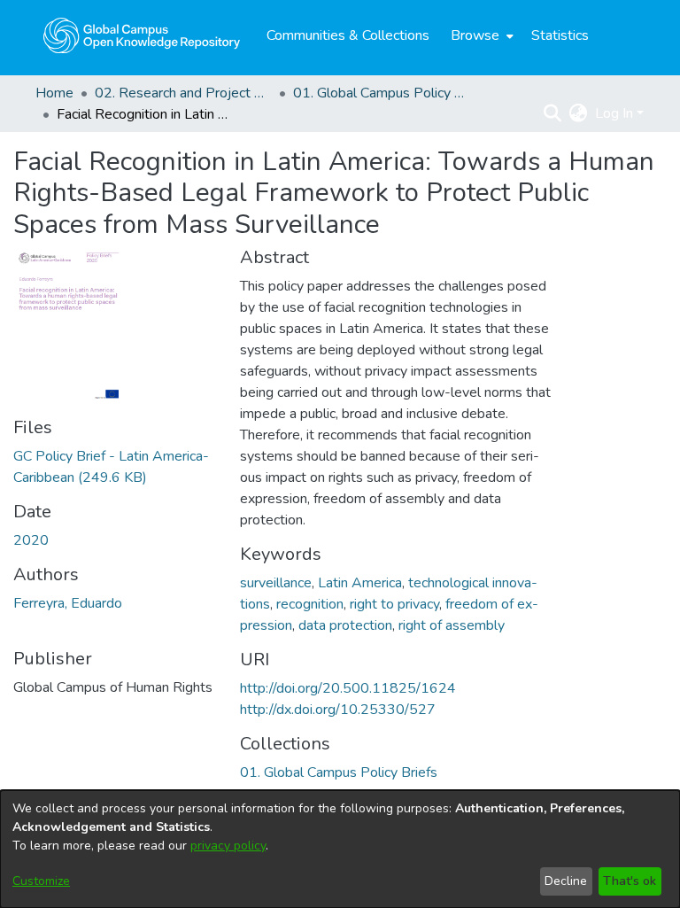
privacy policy (228, 845)
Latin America (360, 583)
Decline (566, 881)
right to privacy (394, 604)
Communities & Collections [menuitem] (348, 35)
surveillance (276, 583)
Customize (41, 881)
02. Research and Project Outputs (183, 93)
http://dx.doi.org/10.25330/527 (338, 709)
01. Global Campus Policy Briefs (381, 93)
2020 (31, 540)
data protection (345, 625)
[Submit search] (553, 113)
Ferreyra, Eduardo (67, 603)
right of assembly (451, 625)
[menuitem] (480, 35)
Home (54, 93)
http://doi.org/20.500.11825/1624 (348, 688)
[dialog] (340, 849)
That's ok (629, 881)
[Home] (142, 35)
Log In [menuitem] (614, 113)
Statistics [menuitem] (560, 35)
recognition (310, 604)
